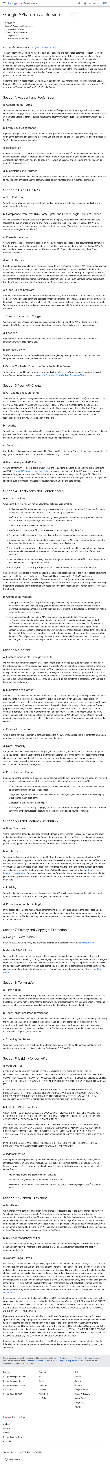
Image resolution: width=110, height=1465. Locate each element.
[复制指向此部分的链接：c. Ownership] (22, 445)
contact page (9, 1292)
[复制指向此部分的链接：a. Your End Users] (27, 197)
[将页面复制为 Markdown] (71, 15)
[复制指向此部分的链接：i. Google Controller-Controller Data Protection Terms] (73, 366)
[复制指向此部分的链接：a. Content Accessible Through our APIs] (54, 657)
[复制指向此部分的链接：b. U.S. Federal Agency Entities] (43, 1238)
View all (77, 1407)
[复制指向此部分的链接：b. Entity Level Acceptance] (39, 128)
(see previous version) (45, 47)
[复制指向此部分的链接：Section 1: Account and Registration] (58, 97)
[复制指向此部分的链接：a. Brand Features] (27, 828)
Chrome (77, 1381)
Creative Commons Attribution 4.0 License (76, 1358)
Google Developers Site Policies (71, 1361)
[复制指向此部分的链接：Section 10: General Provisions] (50, 1198)
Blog (41, 1377)
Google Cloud (80, 1398)
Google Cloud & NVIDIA (12, 1394)
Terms (6, 1452)
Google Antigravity (82, 1394)
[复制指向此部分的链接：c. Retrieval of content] (33, 729)
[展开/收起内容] (14, 22)
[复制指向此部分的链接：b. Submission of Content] (37, 690)
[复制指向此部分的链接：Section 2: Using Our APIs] (42, 190)
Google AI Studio (81, 1390)
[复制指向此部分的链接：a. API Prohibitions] (28, 498)
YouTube (42, 1398)
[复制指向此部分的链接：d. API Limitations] (27, 260)
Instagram (43, 1385)
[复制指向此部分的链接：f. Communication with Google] (43, 316)
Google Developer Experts (14, 1385)
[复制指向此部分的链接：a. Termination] (23, 990)
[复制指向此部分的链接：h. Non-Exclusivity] (27, 350)
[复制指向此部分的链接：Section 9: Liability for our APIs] (50, 1058)
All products (8, 1441)
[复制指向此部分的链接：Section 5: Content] (33, 650)
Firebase (78, 1385)
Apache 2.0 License (35, 1361)
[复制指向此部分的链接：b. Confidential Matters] (34, 597)
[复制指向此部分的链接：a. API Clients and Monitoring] (41, 393)
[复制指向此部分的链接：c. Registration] (23, 148)
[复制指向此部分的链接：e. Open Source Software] (37, 290)
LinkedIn (42, 1390)
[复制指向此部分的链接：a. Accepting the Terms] (34, 105)
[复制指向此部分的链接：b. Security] (19, 425)
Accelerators (8, 1390)
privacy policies (86, 942)
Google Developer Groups (14, 1381)
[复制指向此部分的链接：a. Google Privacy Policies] (37, 937)
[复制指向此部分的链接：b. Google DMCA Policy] (34, 950)
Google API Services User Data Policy (31, 471)
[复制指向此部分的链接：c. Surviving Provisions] (32, 1039)
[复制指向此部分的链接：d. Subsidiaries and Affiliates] (40, 171)
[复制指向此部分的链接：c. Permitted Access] (30, 237)
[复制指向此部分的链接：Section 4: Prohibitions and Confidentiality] (67, 491)
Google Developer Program (14, 1377)
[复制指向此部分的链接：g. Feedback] (21, 333)
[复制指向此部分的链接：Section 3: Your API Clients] (44, 385)
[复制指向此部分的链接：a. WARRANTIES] (25, 1066)
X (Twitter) (43, 1394)
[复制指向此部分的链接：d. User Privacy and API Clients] (43, 462)
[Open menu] (4, 3)
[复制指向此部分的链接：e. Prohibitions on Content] (38, 772)
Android (77, 1377)
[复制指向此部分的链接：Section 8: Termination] (38, 983)
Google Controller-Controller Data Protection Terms (62, 375)
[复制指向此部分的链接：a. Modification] (24, 1205)
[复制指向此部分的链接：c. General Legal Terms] (34, 1258)
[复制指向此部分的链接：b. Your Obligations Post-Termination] (51, 1013)
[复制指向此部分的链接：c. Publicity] (19, 887)
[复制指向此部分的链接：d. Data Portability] (28, 746)
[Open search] (79, 3)
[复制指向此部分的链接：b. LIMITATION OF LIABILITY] (40, 1107)
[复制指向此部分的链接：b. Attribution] (21, 851)
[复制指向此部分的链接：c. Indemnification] (27, 1154)
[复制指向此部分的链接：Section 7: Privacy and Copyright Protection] (69, 930)
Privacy (14, 1452)
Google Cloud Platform (12, 1437)
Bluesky (42, 1381)
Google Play (79, 1402)
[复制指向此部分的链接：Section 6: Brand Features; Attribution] (60, 821)
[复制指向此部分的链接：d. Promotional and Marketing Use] (47, 904)
